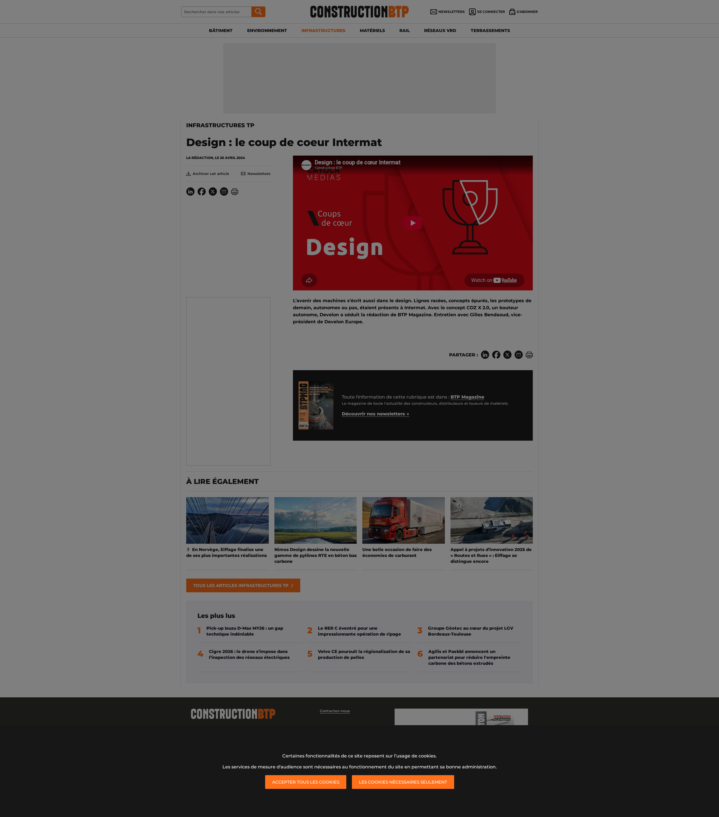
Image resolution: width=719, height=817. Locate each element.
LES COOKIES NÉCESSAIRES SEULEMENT (403, 782)
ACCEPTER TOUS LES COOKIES (305, 782)
